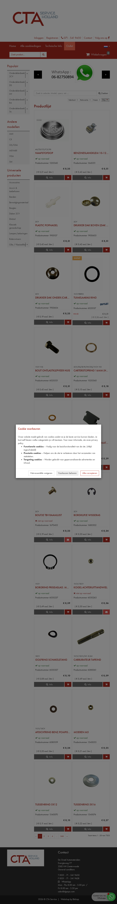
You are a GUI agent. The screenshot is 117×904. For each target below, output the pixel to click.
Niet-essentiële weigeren (41, 473)
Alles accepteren (89, 473)
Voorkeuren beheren (67, 473)
